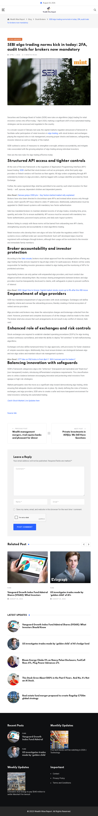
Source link (12, 413)
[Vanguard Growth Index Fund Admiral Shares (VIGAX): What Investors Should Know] (13, 626)
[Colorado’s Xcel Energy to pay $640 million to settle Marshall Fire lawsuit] (16, 781)
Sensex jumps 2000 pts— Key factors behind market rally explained (46, 195)
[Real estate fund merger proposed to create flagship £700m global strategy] (13, 697)
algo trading (53, 133)
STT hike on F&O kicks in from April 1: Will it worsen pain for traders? (46, 359)
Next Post (78, 429)
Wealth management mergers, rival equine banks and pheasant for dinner (26, 435)
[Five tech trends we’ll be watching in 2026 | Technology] (59, 739)
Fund (9, 588)
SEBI (22, 170)
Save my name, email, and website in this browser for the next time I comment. (49, 509)
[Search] (95, 9)
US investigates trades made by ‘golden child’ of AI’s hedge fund (55, 644)
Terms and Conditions (62, 783)
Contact (56, 774)
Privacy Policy (59, 778)
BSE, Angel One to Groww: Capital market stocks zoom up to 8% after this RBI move (53, 290)
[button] (84, 544)
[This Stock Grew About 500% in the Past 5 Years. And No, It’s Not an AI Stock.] (13, 679)
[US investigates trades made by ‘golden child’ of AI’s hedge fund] (13, 644)
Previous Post (21, 428)
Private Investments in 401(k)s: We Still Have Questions (74, 435)
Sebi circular (27, 258)
